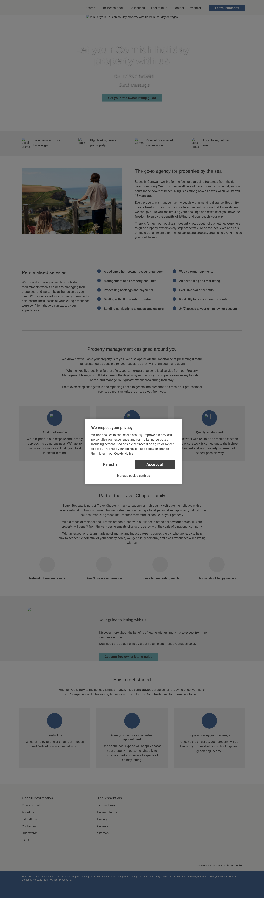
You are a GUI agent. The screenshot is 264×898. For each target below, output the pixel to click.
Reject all (111, 464)
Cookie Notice (123, 453)
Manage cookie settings (133, 476)
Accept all (155, 464)
